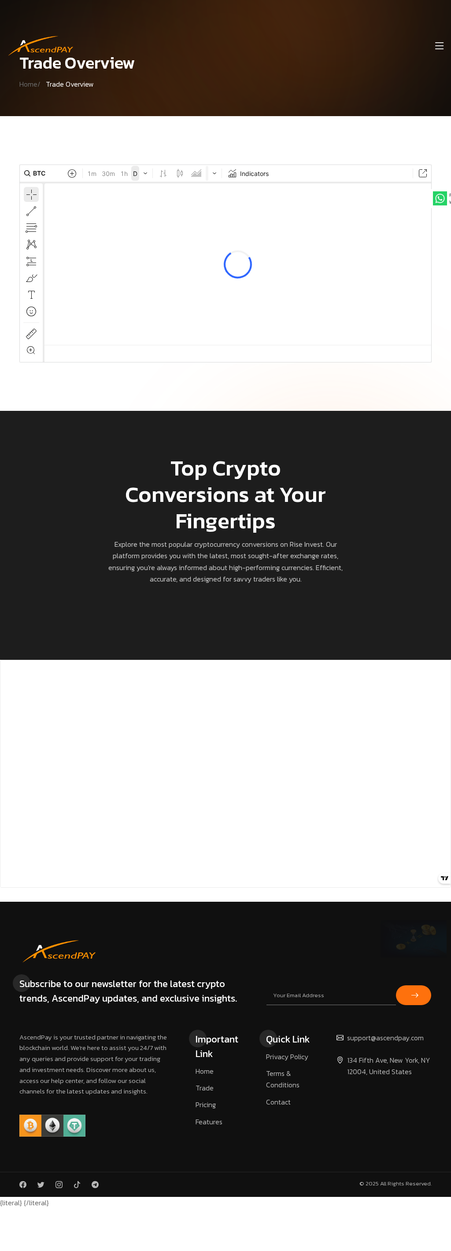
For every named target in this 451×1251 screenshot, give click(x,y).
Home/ (32, 84)
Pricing (206, 1104)
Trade (205, 1088)
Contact (278, 1102)
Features (209, 1121)
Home (205, 1071)
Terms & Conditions (282, 1079)
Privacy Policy (287, 1056)
